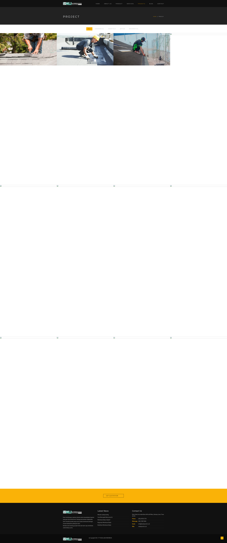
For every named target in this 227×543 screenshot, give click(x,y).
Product (119, 3)
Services (130, 3)
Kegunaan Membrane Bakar (104, 522)
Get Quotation (112, 496)
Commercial (99, 28)
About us (108, 3)
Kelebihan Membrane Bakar (104, 525)
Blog (151, 3)
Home (98, 3)
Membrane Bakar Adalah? (104, 520)
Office (122, 28)
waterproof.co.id (142, 526)
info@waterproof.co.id (144, 524)
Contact (160, 3)
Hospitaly (112, 28)
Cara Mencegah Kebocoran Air (105, 517)
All (89, 28)
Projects (141, 3)
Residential (134, 28)
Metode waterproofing (103, 514)
